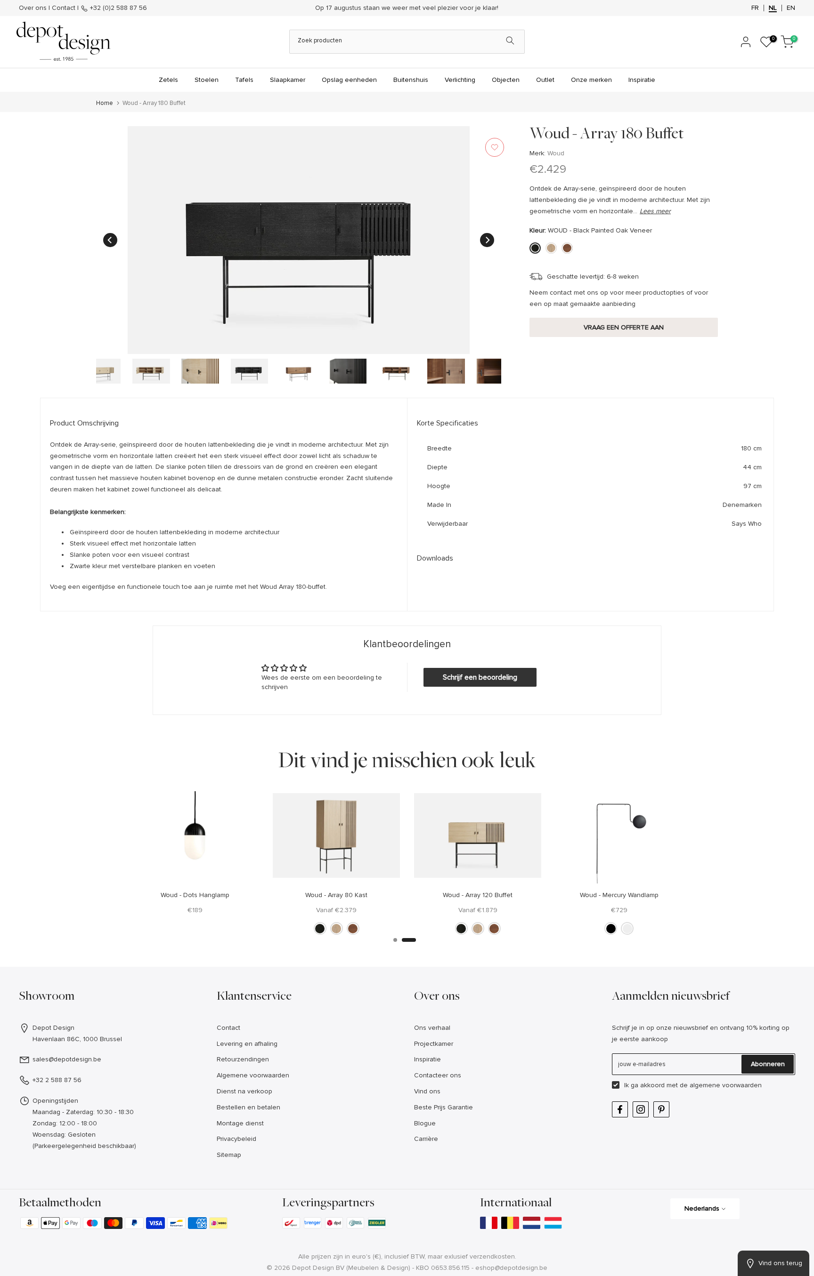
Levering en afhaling (247, 1044)
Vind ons (427, 1091)
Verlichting (460, 80)
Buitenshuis (410, 80)
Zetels (168, 80)
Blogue (425, 1123)
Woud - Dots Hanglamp (195, 895)
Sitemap (229, 1155)
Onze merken (591, 80)
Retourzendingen (243, 1059)
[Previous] (110, 240)
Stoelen (207, 80)
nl (773, 8)
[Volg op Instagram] (641, 1109)
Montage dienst (240, 1123)
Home (104, 103)
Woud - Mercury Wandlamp (619, 895)
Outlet (545, 80)
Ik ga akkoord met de (693, 1085)
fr (755, 8)
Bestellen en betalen (248, 1107)
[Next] (487, 240)
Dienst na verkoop (244, 1091)
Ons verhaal (432, 1028)
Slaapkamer (287, 80)
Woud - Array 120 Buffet (478, 895)
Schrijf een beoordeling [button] (480, 677)
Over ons (33, 8)
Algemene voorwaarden (253, 1075)
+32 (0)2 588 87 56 (117, 8)
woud (555, 153)
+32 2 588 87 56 (57, 1080)
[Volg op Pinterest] (661, 1109)
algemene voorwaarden (726, 1085)
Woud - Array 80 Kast (336, 895)
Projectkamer (433, 1044)
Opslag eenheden (349, 80)
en (791, 8)
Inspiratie (641, 80)
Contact (63, 8)
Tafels (244, 80)
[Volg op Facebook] (620, 1109)
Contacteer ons (437, 1075)
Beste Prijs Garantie (443, 1107)
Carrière (426, 1139)
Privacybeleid (236, 1139)
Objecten (506, 80)
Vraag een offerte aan (624, 327)
